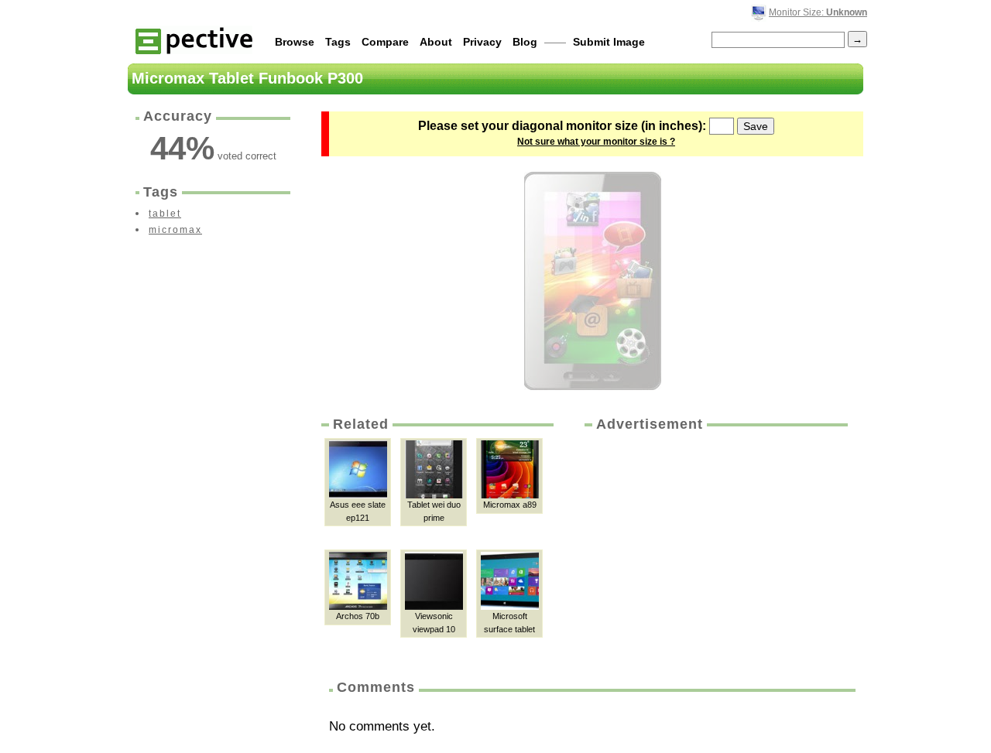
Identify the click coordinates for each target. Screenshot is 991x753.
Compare (385, 42)
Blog (525, 42)
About (436, 42)
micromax (175, 229)
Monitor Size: (818, 12)
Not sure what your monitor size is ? (596, 141)
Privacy (482, 42)
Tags (338, 42)
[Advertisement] (715, 550)
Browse (294, 42)
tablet (165, 213)
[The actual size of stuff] (194, 40)
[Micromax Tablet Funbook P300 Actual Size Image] (592, 281)
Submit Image (609, 42)
